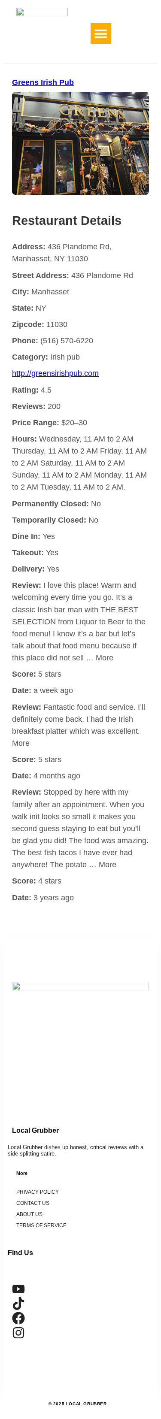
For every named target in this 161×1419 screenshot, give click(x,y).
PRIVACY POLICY (37, 1192)
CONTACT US (32, 1203)
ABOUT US (29, 1214)
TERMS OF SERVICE (41, 1225)
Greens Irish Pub (43, 82)
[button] (101, 33)
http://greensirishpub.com (55, 373)
